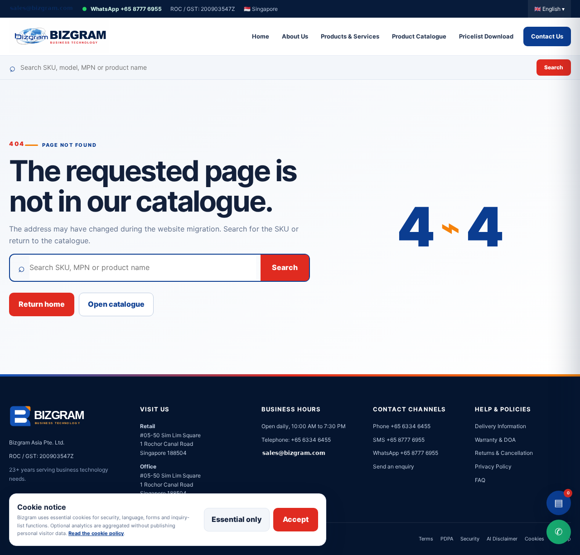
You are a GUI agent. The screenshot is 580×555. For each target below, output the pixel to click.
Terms (426, 539)
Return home (42, 304)
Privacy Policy (493, 466)
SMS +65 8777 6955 (399, 439)
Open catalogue (116, 304)
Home (260, 36)
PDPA (446, 539)
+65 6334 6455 (311, 439)
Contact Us (547, 36)
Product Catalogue (419, 36)
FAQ (480, 480)
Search (553, 67)
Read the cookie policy (96, 533)
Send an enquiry (393, 466)
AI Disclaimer (502, 539)
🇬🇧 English (549, 8)
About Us (295, 36)
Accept (296, 519)
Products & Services (350, 36)
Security (469, 539)
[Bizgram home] (59, 36)
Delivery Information (500, 426)
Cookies (534, 539)
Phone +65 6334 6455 (401, 426)
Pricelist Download (486, 36)
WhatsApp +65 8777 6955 (122, 8)
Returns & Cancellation (504, 452)
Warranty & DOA (495, 439)
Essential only (237, 519)
